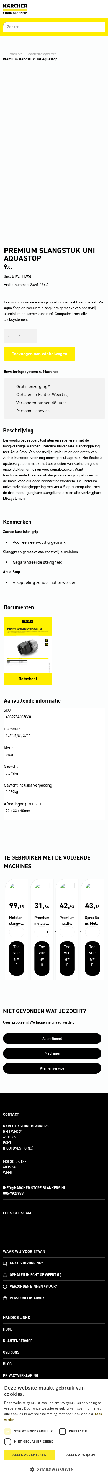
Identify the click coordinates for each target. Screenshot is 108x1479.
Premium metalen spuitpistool (41, 920)
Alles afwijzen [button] (80, 1454)
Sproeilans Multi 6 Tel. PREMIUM (92, 920)
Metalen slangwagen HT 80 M (16, 920)
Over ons (11, 1352)
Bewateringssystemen (41, 54)
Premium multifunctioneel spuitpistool (67, 920)
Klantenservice (52, 1068)
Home (7, 1329)
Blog (7, 1364)
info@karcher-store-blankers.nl (34, 1188)
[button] (54, 1469)
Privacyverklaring (20, 1375)
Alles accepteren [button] (29, 1454)
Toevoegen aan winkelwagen (39, 353)
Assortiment (52, 1038)
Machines (16, 54)
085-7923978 (13, 1193)
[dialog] (54, 1429)
